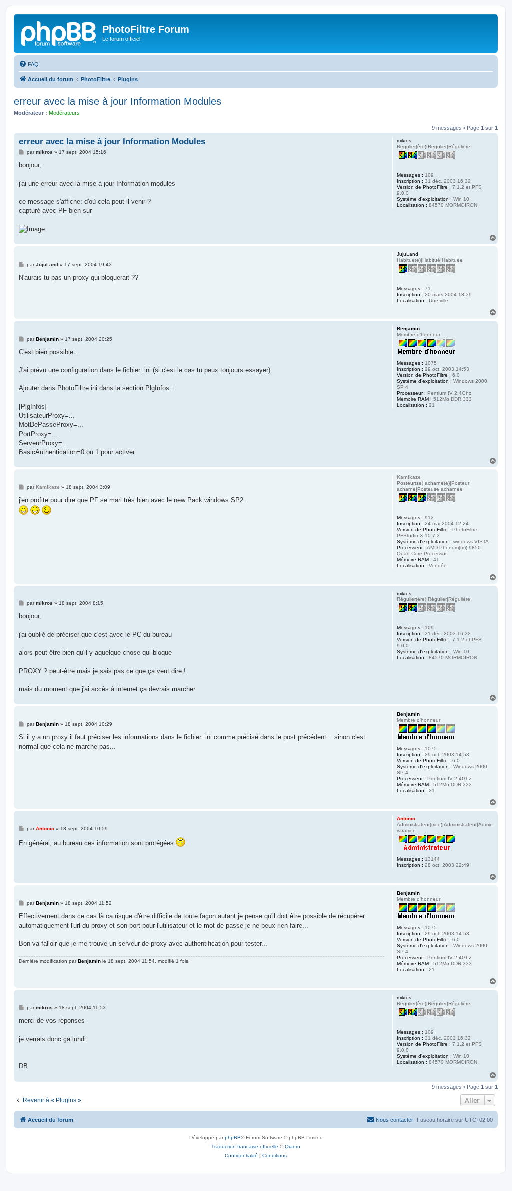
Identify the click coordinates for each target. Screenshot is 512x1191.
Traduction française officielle (245, 1146)
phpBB (233, 1137)
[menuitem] (29, 64)
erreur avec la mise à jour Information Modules (118, 101)
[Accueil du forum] (59, 32)
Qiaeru (292, 1146)
